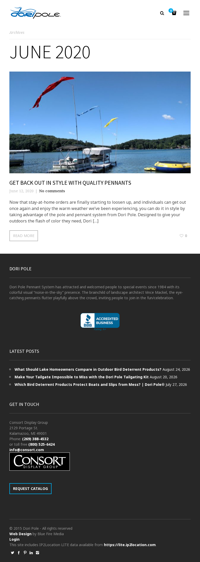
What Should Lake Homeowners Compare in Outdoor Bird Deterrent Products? (88, 369)
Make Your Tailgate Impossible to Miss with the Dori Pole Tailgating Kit (82, 376)
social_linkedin (31, 553)
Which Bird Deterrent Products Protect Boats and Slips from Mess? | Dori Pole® (90, 384)
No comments (52, 190)
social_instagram (37, 553)
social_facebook (19, 553)
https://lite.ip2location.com (130, 544)
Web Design (20, 533)
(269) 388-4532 (35, 438)
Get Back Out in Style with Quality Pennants (70, 182)
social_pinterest (25, 553)
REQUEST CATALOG (30, 488)
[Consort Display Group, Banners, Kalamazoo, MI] (100, 322)
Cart (171, 10)
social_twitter (12, 553)
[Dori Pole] (35, 13)
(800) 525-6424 (41, 444)
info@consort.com (26, 449)
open (186, 13)
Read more (23, 235)
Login (14, 539)
